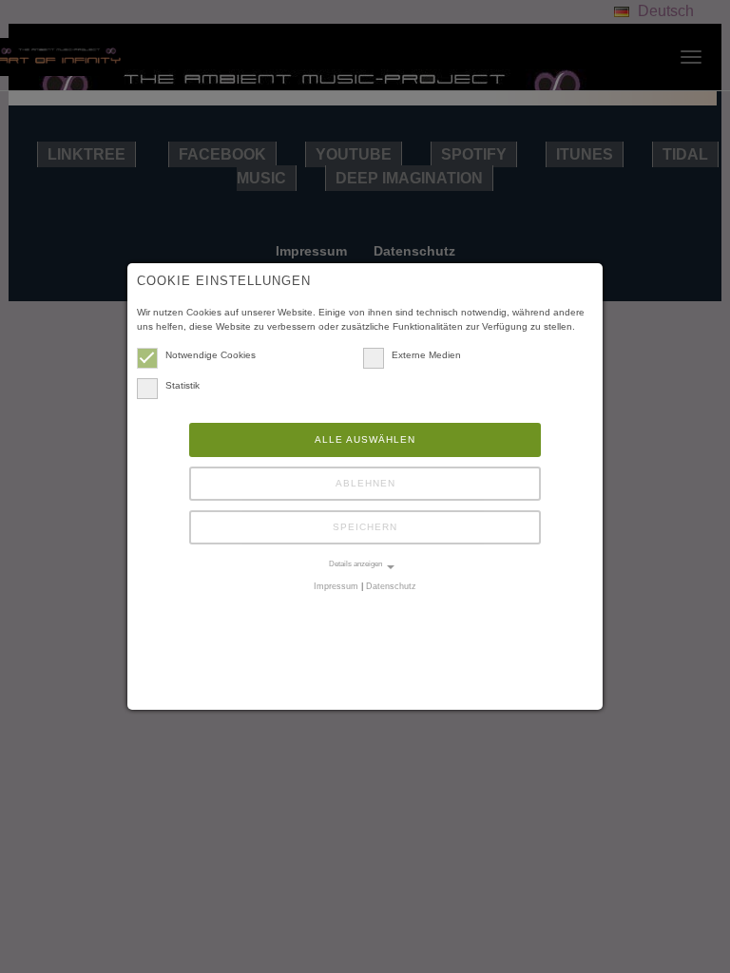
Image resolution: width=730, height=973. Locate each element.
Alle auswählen (365, 439)
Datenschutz (391, 586)
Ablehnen (365, 483)
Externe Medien (426, 355)
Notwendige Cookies (210, 355)
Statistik (182, 385)
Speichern (365, 527)
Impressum (336, 586)
